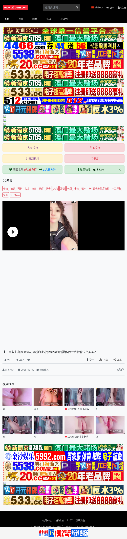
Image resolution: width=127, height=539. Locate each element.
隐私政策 (59, 520)
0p (3, 408)
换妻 (5, 194)
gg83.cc (98, 169)
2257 (70, 520)
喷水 (84, 188)
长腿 (69, 188)
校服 (12, 188)
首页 (7, 19)
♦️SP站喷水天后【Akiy (76, 408)
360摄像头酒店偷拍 (99, 188)
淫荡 (62, 188)
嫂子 (48, 188)
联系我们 (80, 520)
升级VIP (64, 19)
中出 (76, 188)
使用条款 (47, 520)
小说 (48, 19)
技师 (41, 188)
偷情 (5, 188)
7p (35, 436)
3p (3, 436)
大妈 (55, 188)
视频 (20, 19)
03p (36, 408)
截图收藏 (25, 169)
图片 (34, 19)
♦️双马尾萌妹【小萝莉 (76, 436)
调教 (20, 188)
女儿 (27, 188)
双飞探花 (15, 194)
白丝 (34, 188)
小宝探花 (116, 188)
